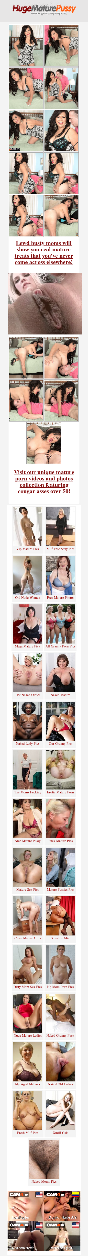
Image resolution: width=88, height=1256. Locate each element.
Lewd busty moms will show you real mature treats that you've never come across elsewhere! (44, 252)
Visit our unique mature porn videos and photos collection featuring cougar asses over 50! (44, 481)
